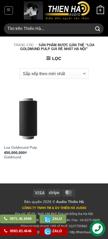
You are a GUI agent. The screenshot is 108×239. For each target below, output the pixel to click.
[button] (8, 10)
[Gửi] (98, 28)
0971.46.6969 (20, 219)
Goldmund (12, 157)
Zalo (56, 219)
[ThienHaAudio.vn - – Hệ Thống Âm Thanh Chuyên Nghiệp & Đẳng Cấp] (57, 10)
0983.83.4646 (20, 231)
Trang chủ (24, 45)
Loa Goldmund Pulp (20, 148)
